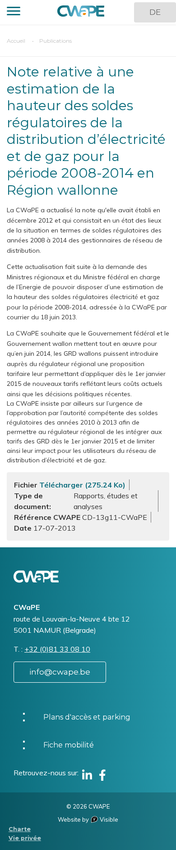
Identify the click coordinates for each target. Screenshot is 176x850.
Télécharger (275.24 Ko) (82, 484)
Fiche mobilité (68, 745)
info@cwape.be (59, 671)
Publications (55, 40)
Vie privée (25, 838)
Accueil (16, 40)
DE (155, 12)
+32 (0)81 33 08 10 (57, 648)
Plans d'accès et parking (86, 717)
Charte (20, 829)
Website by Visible (88, 819)
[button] (13, 12)
